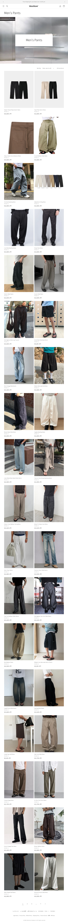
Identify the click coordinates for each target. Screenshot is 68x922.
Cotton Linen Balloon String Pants (12, 524)
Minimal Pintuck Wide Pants (41, 892)
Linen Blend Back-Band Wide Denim (13, 478)
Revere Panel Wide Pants (10, 432)
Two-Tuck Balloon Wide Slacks (11, 616)
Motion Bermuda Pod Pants (40, 386)
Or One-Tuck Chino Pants (40, 800)
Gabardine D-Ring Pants (40, 202)
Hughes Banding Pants (39, 432)
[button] (3, 6)
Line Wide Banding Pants (10, 248)
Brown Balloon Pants (39, 846)
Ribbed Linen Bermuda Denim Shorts (43, 662)
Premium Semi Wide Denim (41, 570)
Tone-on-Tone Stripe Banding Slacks (43, 478)
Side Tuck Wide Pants (39, 754)
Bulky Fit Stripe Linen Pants (41, 524)
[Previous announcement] (3, 2)
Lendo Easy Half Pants (9, 754)
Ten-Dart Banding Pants (9, 202)
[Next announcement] (65, 2)
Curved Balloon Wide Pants (40, 156)
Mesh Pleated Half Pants (10, 892)
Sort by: (39, 68)
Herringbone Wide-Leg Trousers (11, 340)
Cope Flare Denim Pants (40, 110)
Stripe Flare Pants (38, 248)
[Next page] (45, 904)
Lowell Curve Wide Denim (10, 708)
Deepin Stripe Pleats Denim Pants (12, 110)
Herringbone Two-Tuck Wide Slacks (42, 616)
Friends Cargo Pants (9, 800)
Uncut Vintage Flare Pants (10, 846)
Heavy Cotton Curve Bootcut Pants (12, 156)
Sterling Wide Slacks (39, 708)
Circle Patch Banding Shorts (41, 340)
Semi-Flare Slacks (8, 570)
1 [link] (22, 904)
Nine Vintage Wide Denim (10, 386)
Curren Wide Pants (38, 294)
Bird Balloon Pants (8, 662)
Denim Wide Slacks (8, 294)
